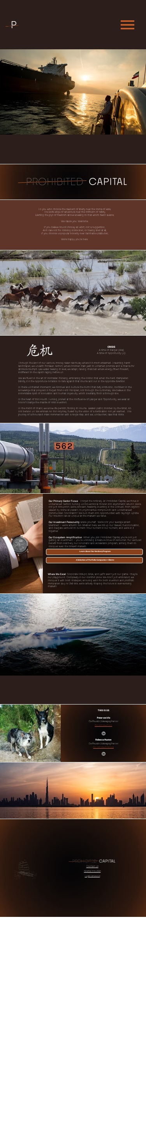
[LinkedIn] (104, 733)
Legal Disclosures (92, 876)
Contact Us (92, 866)
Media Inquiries (92, 871)
